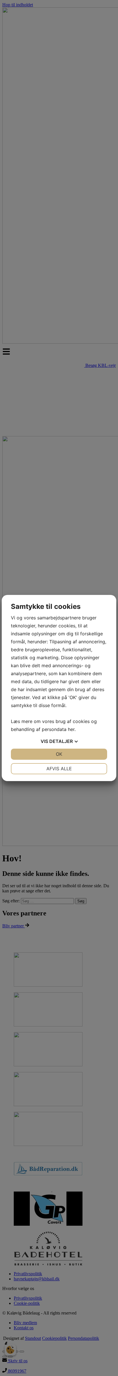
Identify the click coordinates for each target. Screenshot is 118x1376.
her (71, 729)
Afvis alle (59, 768)
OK (59, 754)
